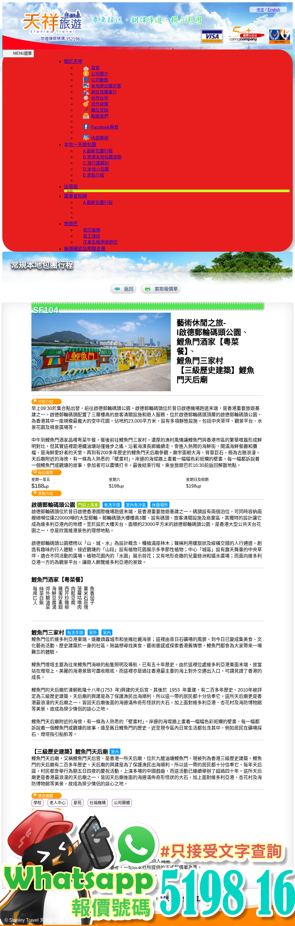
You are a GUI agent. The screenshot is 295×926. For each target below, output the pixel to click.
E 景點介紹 (93, 175)
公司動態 (99, 79)
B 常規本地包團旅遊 (102, 156)
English (274, 9)
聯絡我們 (99, 116)
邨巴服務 (91, 230)
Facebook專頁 (104, 127)
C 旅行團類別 (96, 163)
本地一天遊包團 (80, 144)
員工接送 (91, 236)
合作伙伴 (99, 98)
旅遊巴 (71, 223)
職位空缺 (99, 110)
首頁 (95, 67)
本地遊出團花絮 (106, 85)
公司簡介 (99, 73)
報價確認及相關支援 (84, 248)
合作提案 (99, 104)
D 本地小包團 (96, 169)
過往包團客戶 (104, 91)
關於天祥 (73, 61)
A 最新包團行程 (98, 150)
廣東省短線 (75, 196)
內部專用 (99, 137)
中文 (260, 9)
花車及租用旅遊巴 (100, 242)
